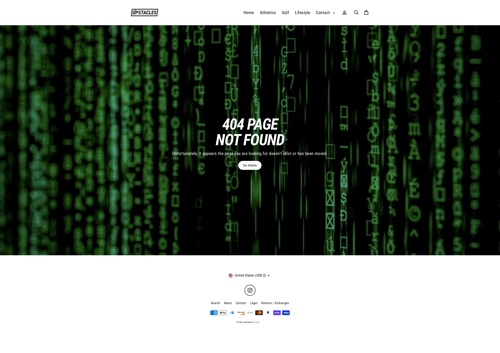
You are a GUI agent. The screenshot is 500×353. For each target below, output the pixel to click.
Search (215, 303)
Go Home (250, 165)
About (228, 303)
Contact (323, 12)
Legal (253, 303)
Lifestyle (302, 12)
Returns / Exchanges (275, 303)
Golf (285, 12)
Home (249, 12)
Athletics (268, 12)
